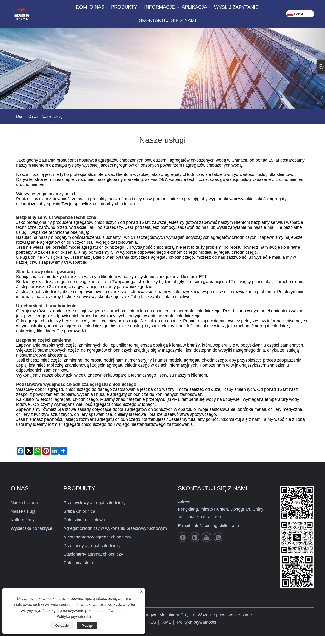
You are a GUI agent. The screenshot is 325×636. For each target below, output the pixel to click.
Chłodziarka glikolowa (84, 519)
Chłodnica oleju (78, 562)
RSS (151, 622)
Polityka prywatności (196, 622)
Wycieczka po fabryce (31, 528)
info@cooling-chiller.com (215, 525)
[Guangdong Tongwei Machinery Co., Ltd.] (22, 14)
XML (166, 622)
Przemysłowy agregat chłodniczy (95, 502)
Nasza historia (24, 502)
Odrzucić (62, 625)
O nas (33, 116)
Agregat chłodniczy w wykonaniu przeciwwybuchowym (115, 528)
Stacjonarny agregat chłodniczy (93, 554)
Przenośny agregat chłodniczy (92, 545)
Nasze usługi (23, 511)
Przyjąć (87, 625)
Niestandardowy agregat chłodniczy (97, 537)
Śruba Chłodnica (79, 511)
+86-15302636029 (203, 517)
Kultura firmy (23, 519)
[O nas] (162, 68)
